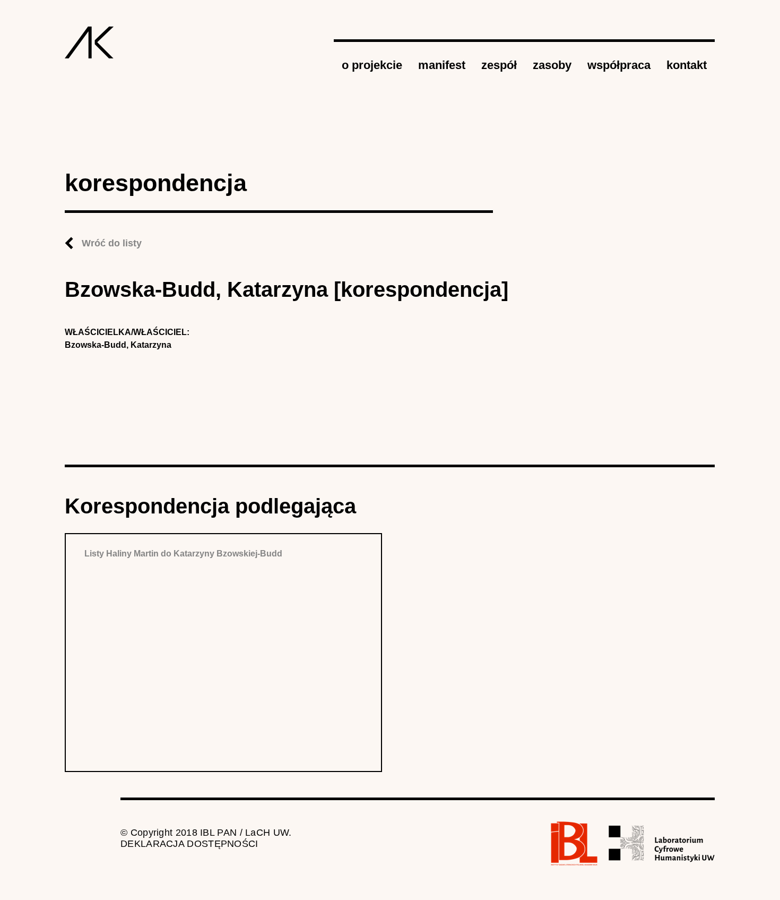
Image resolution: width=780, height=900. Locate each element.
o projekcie (372, 65)
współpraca (619, 65)
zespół (499, 65)
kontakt (686, 65)
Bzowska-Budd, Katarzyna (118, 344)
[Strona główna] (89, 42)
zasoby (552, 65)
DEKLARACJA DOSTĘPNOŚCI (189, 843)
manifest (441, 65)
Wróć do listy (112, 243)
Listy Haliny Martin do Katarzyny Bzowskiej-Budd (183, 553)
